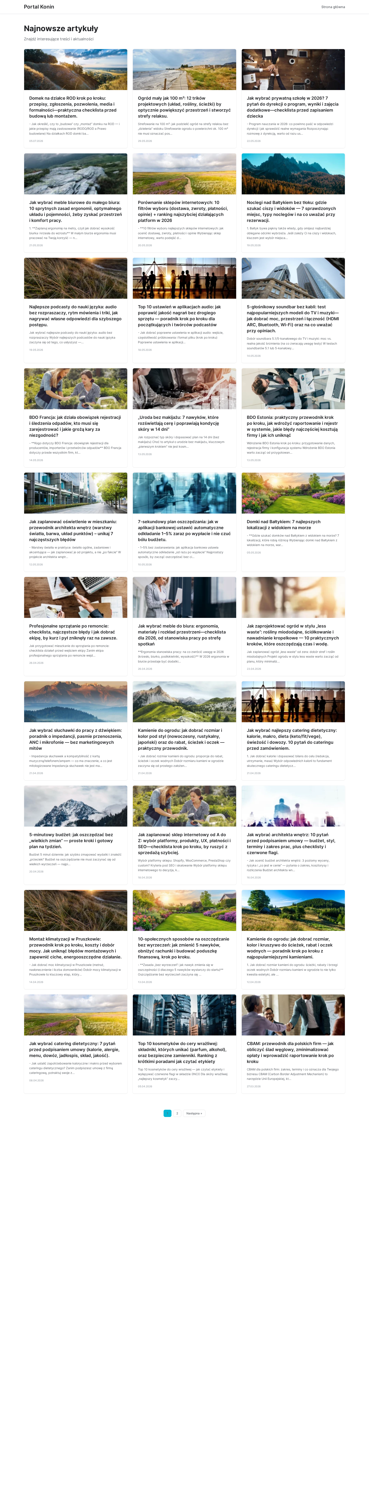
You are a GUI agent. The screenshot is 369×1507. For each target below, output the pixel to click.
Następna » (194, 1113)
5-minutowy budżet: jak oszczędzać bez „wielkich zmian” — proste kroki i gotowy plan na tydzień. (71, 840)
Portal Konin (39, 7)
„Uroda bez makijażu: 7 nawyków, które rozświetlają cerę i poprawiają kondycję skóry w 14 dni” (178, 423)
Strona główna (333, 7)
